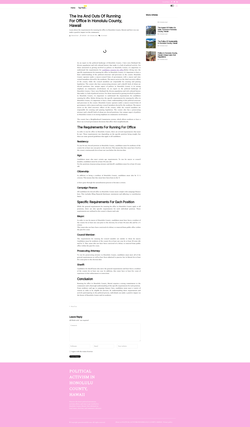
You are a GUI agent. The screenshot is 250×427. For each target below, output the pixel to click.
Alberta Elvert (75, 35)
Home (73, 8)
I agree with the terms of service (82, 351)
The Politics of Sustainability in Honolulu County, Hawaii (168, 42)
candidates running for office (113, 70)
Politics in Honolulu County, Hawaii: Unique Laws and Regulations (167, 55)
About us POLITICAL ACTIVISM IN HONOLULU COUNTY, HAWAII (138, 422)
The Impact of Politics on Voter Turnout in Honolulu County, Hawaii (167, 29)
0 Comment (103, 35)
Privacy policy (167, 422)
